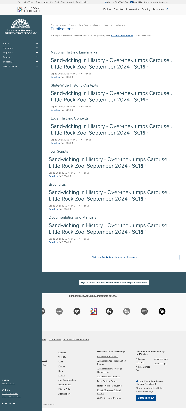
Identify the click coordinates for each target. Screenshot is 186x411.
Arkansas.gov (160, 363)
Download (55, 77)
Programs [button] (7, 57)
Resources (158, 9)
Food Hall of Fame (25, 2)
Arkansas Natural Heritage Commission (109, 370)
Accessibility (64, 393)
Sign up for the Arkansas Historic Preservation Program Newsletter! (114, 282)
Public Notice (82, 2)
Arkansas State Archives (108, 376)
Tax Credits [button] (8, 48)
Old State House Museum (109, 398)
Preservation (133, 9)
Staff (57, 2)
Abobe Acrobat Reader (122, 35)
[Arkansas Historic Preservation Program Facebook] (2, 404)
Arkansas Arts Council (107, 356)
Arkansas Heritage (58, 25)
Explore (107, 9)
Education (119, 9)
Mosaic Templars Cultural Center (109, 392)
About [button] (6, 43)
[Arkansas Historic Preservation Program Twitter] (6, 404)
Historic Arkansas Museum (109, 385)
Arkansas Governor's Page (76, 339)
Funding (146, 9)
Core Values (55, 339)
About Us (48, 2)
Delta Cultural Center (107, 381)
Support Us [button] (8, 61)
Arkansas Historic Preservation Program (85, 25)
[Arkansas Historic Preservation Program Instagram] (10, 404)
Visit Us (62, 357)
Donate (61, 375)
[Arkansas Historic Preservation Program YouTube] (14, 404)
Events (39, 2)
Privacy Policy (64, 389)
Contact (70, 2)
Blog (63, 2)
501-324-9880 (8, 383)
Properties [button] (8, 52)
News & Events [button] (10, 66)
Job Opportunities (67, 380)
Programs (108, 25)
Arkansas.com (161, 359)
